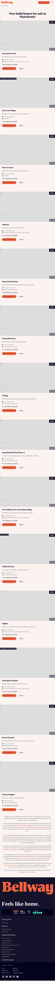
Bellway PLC (15, 968)
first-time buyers (20, 827)
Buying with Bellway (8, 935)
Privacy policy (4, 970)
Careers (3, 968)
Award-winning (6, 942)
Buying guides (5, 956)
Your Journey (5, 938)
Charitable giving (6, 929)
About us (5, 926)
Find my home (6, 919)
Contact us (5, 931)
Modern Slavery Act (6, 972)
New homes (5, 922)
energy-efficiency (12, 849)
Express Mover (6, 952)
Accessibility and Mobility (18, 972)
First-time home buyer (8, 949)
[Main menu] (52, 2)
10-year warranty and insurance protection (30, 858)
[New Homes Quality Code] (29, 912)
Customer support (8, 960)
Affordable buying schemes (9, 954)
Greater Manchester (40, 827)
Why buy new (5, 947)
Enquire (21, 68)
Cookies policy (16, 970)
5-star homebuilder (7, 940)
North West (24, 825)
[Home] (1, 5)
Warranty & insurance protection (10, 945)
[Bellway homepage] (27, 894)
